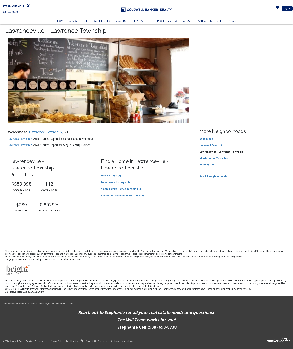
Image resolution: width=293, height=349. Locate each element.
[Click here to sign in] (278, 8)
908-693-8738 (10, 11)
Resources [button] (122, 20)
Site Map (115, 341)
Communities (102, 20)
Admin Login (128, 341)
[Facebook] (28, 6)
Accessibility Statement (97, 341)
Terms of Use (41, 341)
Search (74, 20)
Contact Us (204, 20)
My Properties (143, 20)
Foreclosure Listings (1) (115, 182)
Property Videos (167, 20)
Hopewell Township (211, 145)
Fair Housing (72, 341)
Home (60, 20)
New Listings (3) (111, 175)
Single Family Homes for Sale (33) (121, 189)
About (187, 20)
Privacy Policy (57, 341)
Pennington (207, 164)
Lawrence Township (20, 138)
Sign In (287, 8)
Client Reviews (226, 20)
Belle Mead (206, 138)
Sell (86, 20)
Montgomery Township (214, 158)
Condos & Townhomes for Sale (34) (122, 195)
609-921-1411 (66, 303)
